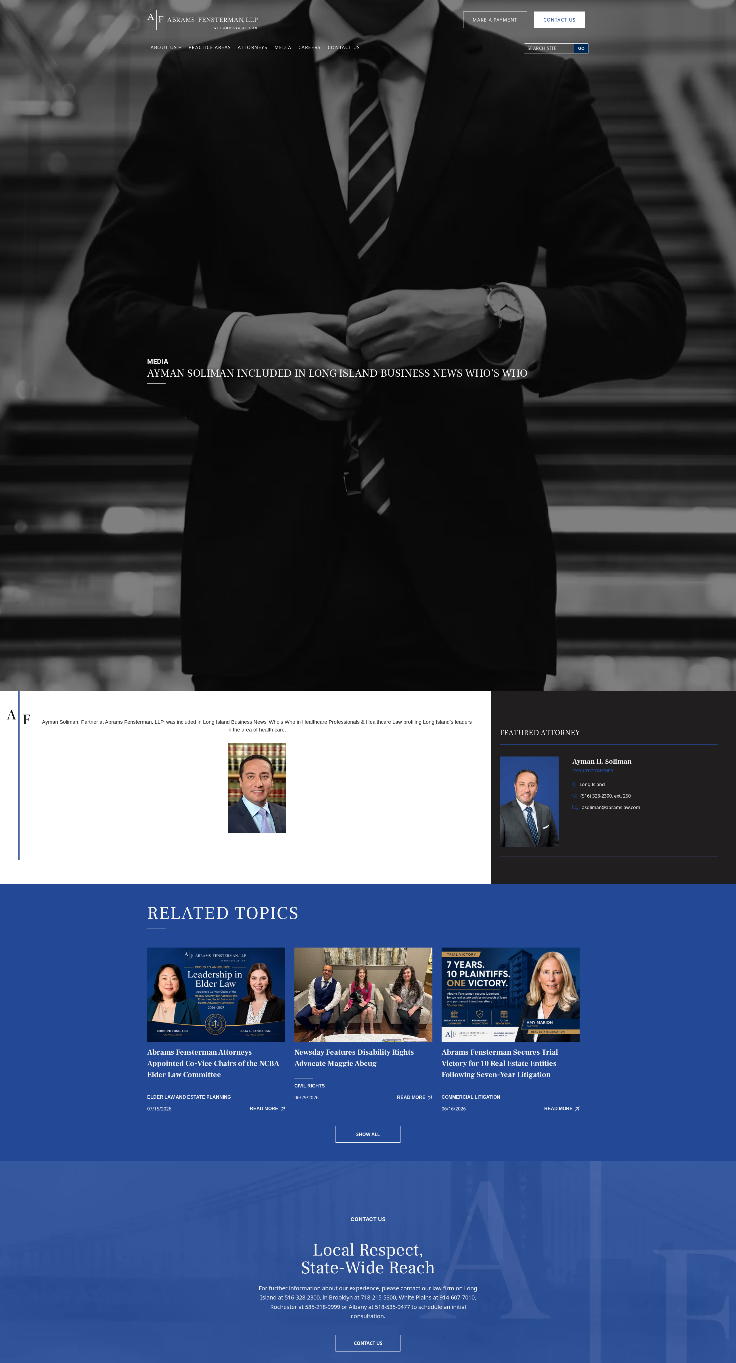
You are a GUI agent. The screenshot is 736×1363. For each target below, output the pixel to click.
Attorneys (252, 47)
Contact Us (559, 20)
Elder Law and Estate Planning (189, 1097)
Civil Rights (309, 1085)
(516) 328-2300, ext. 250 (605, 796)
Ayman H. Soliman (602, 761)
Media (283, 47)
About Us (164, 47)
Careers (309, 47)
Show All (368, 1134)
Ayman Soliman (60, 722)
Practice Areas (210, 47)
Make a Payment (495, 20)
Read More (264, 1108)
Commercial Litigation (471, 1097)
